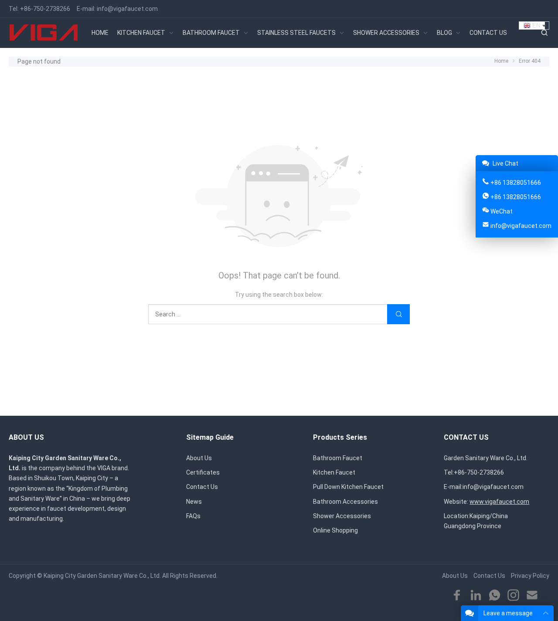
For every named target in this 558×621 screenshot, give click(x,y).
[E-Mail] (532, 595)
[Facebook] (457, 595)
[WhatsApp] (494, 595)
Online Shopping (335, 530)
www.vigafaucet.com (499, 501)
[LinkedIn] (475, 595)
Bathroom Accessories (345, 501)
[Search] (544, 33)
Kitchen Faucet (334, 472)
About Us (199, 458)
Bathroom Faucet (337, 458)
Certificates (203, 472)
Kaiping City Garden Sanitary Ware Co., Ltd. (102, 575)
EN (535, 25)
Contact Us (202, 486)
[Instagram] (513, 595)
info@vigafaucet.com (127, 8)
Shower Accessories (342, 515)
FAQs (193, 515)
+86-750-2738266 (45, 8)
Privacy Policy (530, 575)
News (194, 501)
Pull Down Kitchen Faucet (348, 486)
